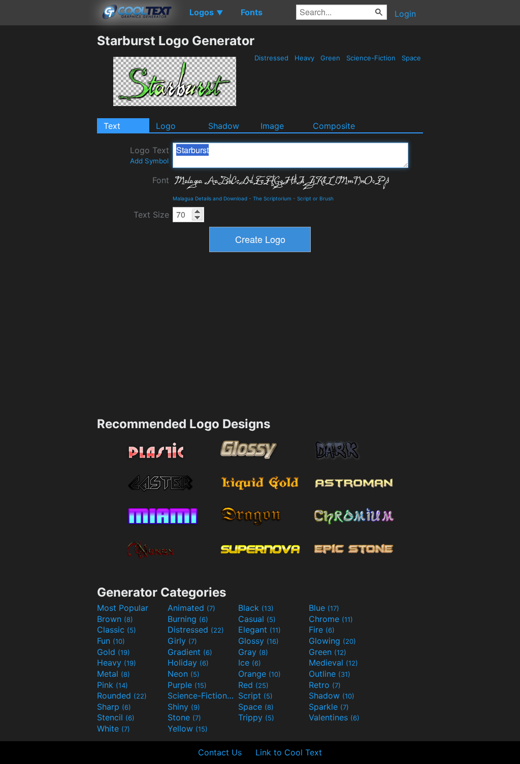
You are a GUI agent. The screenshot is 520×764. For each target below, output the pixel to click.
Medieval (333, 662)
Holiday (188, 662)
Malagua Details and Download (210, 198)
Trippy (256, 717)
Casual (257, 619)
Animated (191, 608)
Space (411, 58)
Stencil (116, 717)
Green (330, 58)
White (113, 728)
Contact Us (220, 752)
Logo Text (149, 155)
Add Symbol (149, 161)
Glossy (258, 641)
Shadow (223, 126)
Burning (188, 619)
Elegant (259, 629)
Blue (324, 608)
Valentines (334, 717)
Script (255, 695)
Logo (166, 126)
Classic (116, 629)
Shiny (184, 707)
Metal (113, 674)
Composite (334, 126)
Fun (111, 641)
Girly (182, 641)
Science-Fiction (371, 58)
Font (160, 180)
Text (112, 126)
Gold (113, 652)
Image (272, 126)
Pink (112, 685)
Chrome (331, 619)
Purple (187, 685)
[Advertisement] (48, 185)
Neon (184, 674)
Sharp (114, 707)
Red (253, 685)
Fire (322, 629)
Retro (325, 685)
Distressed (271, 58)
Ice (249, 662)
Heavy (304, 58)
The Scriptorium (272, 198)
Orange (259, 674)
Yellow (188, 728)
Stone (184, 717)
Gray (253, 652)
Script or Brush (315, 198)
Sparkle (329, 707)
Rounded (122, 695)
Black (256, 608)
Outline (329, 674)
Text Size (151, 215)
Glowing (332, 641)
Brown (115, 619)
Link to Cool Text (288, 752)
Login (405, 14)
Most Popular (122, 608)
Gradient (190, 652)
